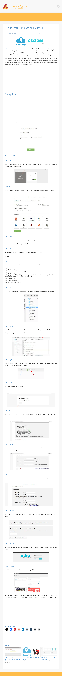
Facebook (55, 6)
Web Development (43, 33)
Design (13, 15)
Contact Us (34, 19)
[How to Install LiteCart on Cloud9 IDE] (48, 652)
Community (45, 19)
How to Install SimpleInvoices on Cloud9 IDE (12, 659)
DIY (19, 15)
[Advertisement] (31, 79)
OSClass (7, 49)
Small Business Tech (21, 19)
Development (7, 19)
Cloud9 (34, 122)
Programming (48, 15)
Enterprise (27, 15)
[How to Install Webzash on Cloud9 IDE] (31, 652)
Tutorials (37, 15)
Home (5, 15)
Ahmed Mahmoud (12, 33)
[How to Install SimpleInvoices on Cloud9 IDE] (13, 652)
